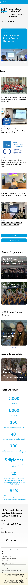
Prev (2, 62)
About (4, 551)
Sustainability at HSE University (9, 558)
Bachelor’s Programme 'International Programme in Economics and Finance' (13, 261)
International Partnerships (8, 563)
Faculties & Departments (7, 561)
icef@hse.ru (7, 531)
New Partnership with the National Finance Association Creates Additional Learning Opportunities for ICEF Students (13, 163)
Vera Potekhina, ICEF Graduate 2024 (12, 334)
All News (14, 235)
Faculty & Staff (5, 565)
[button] (10, 549)
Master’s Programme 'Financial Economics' (10, 285)
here (19, 576)
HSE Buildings (5, 568)
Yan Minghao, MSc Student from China (12, 370)
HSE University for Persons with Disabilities (11, 570)
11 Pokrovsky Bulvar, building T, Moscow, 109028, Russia (12, 512)
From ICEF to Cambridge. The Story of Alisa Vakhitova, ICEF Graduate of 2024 (13, 194)
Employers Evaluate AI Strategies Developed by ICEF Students (11, 223)
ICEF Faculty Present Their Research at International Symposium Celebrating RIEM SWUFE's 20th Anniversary (13, 131)
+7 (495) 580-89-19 (11, 523)
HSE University (5, 2)
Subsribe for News (14, 240)
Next (25, 62)
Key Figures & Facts (6, 556)
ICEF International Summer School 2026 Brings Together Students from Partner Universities (13, 99)
